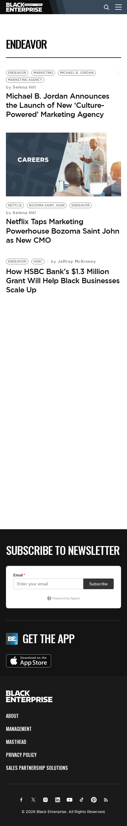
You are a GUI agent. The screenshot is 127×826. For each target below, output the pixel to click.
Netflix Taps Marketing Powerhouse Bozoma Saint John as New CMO (62, 231)
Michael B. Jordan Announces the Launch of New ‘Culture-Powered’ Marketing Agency (57, 105)
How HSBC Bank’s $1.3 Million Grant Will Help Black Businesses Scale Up (63, 280)
